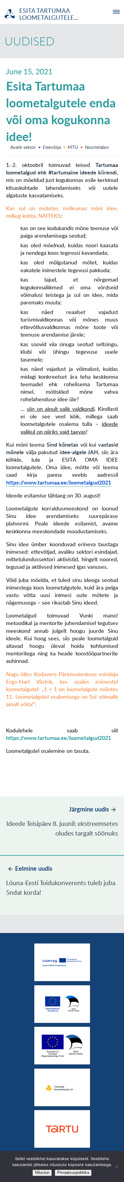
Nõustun (42, 1172)
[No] (116, 1167)
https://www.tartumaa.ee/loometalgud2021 (58, 738)
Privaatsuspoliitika (73, 1172)
